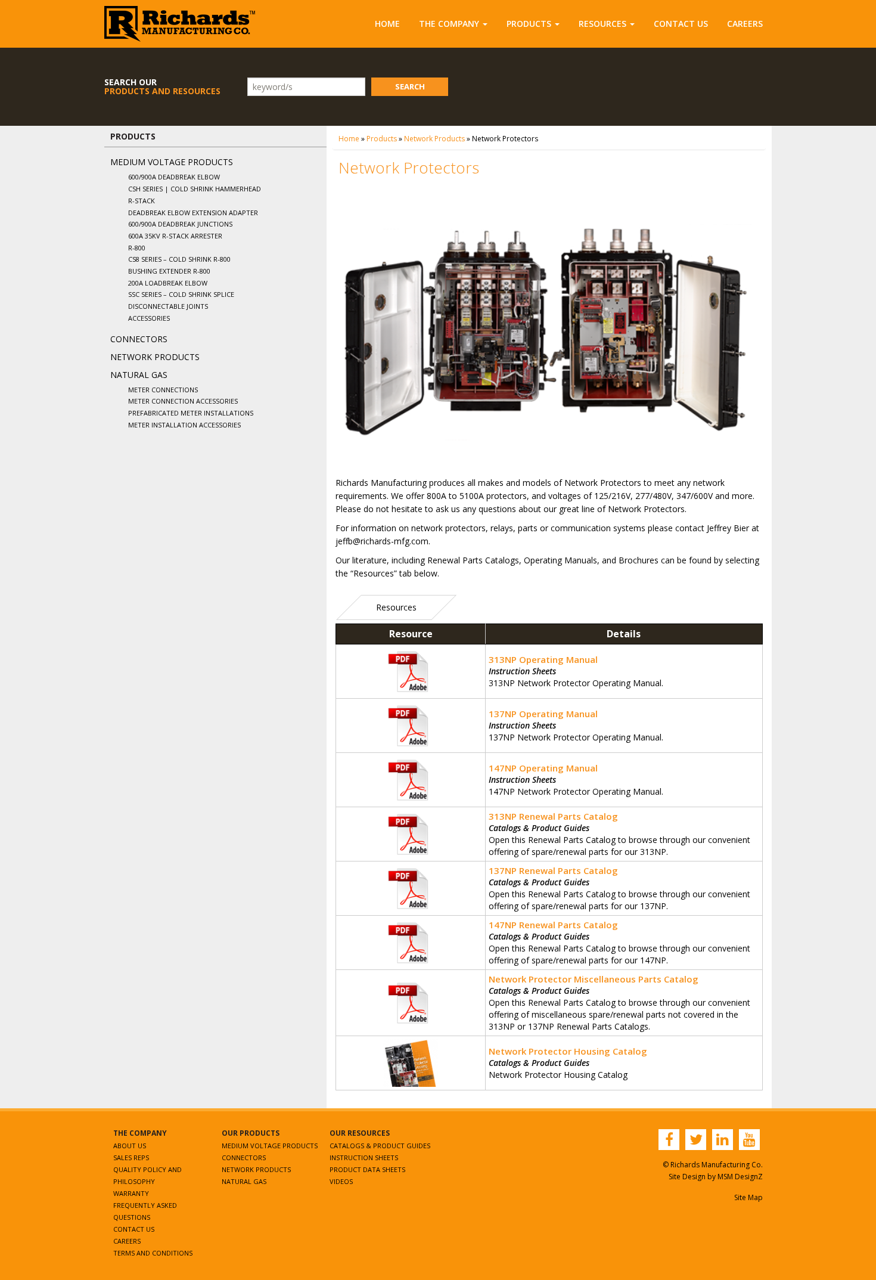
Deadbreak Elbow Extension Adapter (193, 212)
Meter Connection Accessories (183, 400)
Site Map (748, 1197)
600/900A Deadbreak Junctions (180, 223)
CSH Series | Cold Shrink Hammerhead (194, 188)
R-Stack (141, 200)
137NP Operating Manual (543, 714)
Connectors (138, 339)
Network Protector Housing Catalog (568, 1051)
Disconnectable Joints (168, 306)
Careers (745, 23)
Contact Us (681, 23)
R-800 (136, 247)
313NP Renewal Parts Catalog (553, 816)
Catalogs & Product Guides (380, 1145)
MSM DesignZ (740, 1176)
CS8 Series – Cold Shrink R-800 (179, 259)
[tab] (396, 607)
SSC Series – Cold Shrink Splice (181, 294)
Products (529, 23)
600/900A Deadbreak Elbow (174, 176)
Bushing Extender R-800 (169, 270)
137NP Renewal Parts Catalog (553, 870)
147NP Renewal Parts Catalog (553, 925)
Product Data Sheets (367, 1169)
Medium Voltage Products (171, 162)
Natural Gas (138, 374)
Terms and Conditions (152, 1252)
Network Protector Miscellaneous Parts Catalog (593, 979)
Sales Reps (131, 1157)
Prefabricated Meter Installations (190, 412)
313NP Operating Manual (543, 659)
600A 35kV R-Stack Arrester (175, 235)
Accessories (149, 318)
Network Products (155, 356)
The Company (449, 23)
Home (387, 23)
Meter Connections (163, 389)
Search (410, 86)
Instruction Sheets (364, 1157)
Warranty (131, 1193)
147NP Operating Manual (543, 768)
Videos (341, 1181)
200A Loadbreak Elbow (167, 282)
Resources (602, 23)
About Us (129, 1145)
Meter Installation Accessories (184, 424)
